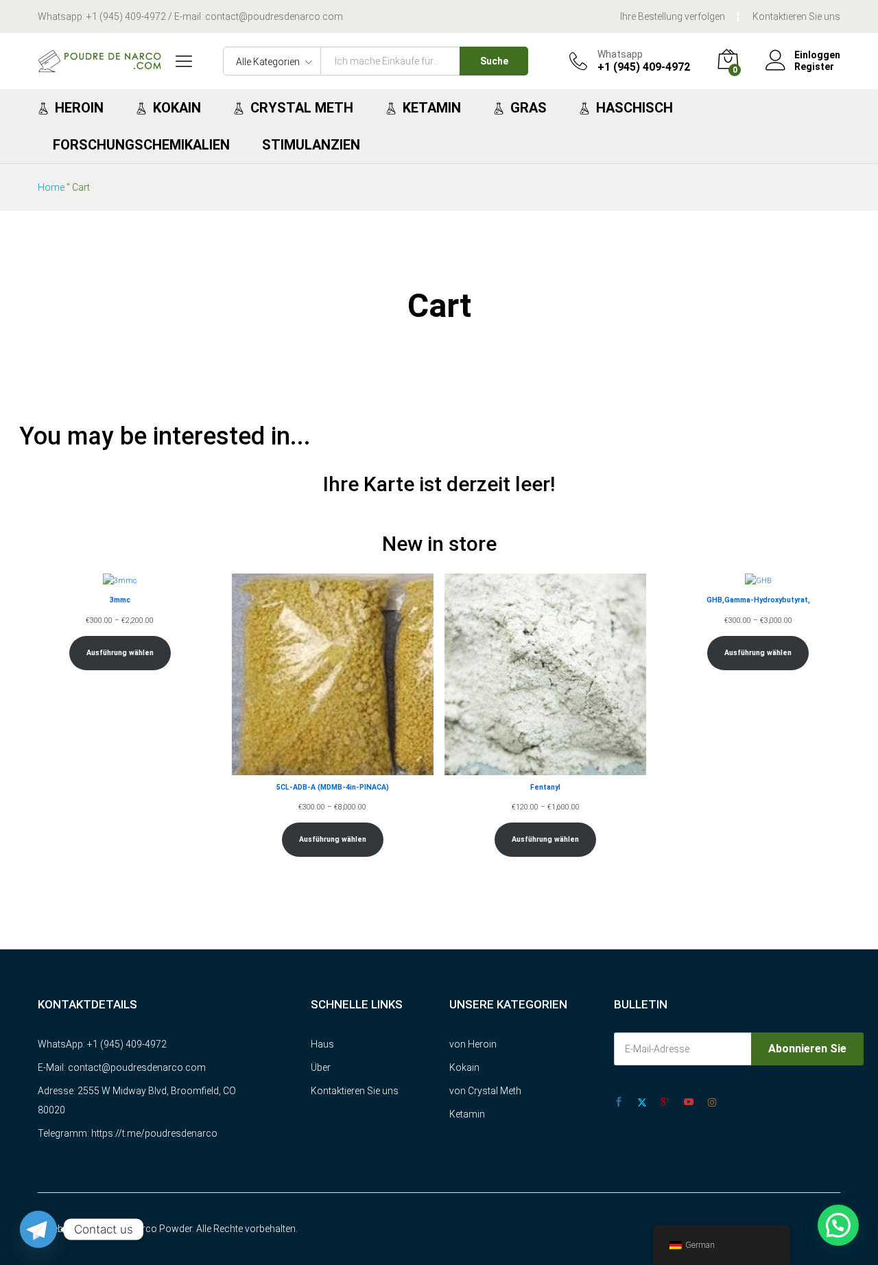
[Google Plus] (665, 1102)
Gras (528, 108)
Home (51, 187)
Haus (322, 1044)
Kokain (177, 108)
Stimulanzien (311, 145)
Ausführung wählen (120, 652)
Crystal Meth (301, 108)
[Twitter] (642, 1102)
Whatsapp (620, 54)
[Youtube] (688, 1102)
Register (814, 66)
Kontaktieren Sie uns (796, 16)
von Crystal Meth (485, 1090)
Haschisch (634, 108)
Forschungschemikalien (141, 145)
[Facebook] (618, 1102)
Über (321, 1067)
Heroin (79, 108)
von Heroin (473, 1044)
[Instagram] (712, 1102)
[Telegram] (38, 1229)
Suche (494, 61)
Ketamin (432, 108)
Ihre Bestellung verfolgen (672, 16)
